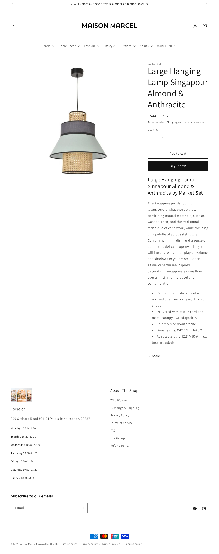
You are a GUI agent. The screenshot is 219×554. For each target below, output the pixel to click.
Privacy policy (90, 543)
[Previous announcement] (12, 4)
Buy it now (178, 166)
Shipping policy (133, 543)
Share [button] (156, 356)
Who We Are (118, 400)
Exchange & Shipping (124, 408)
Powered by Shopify (47, 544)
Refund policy (119, 445)
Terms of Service (121, 423)
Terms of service (111, 543)
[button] (15, 26)
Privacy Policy (119, 415)
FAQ (113, 430)
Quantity (153, 129)
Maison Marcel (27, 544)
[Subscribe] (82, 508)
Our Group (117, 438)
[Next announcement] (207, 4)
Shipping (172, 122)
